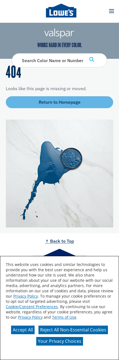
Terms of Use (64, 317)
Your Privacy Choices (59, 341)
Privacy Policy (25, 296)
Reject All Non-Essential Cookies (73, 330)
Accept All (23, 330)
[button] (111, 11)
